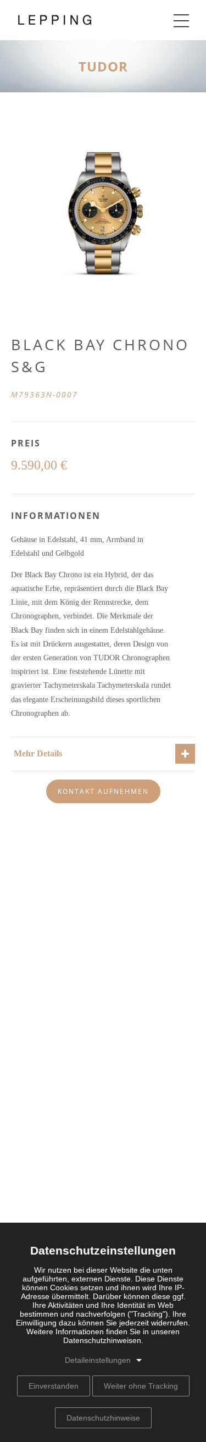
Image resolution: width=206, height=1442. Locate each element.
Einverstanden (54, 1386)
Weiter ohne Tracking (141, 1386)
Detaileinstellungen (98, 1360)
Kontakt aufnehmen (103, 791)
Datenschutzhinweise (103, 1417)
